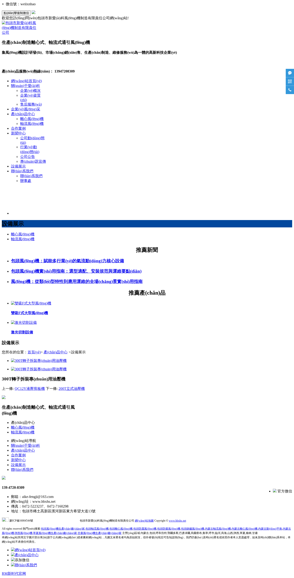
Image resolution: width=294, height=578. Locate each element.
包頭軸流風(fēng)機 (97, 528)
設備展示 (18, 166)
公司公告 (27, 157)
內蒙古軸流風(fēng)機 (218, 528)
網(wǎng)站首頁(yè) (26, 81)
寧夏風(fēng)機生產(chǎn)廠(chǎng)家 (55, 533)
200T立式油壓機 (72, 389)
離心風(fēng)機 (32, 119)
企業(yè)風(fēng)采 (25, 109)
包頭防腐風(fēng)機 (144, 528)
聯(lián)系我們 (22, 171)
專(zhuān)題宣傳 (33, 161)
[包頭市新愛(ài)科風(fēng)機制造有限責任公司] (19, 32)
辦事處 (25, 181)
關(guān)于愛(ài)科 (25, 86)
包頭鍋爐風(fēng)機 (192, 528)
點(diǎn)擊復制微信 (16, 13)
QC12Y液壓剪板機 (30, 389)
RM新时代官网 (14, 573)
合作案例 (18, 128)
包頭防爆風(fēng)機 (168, 528)
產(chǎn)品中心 (23, 114)
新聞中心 (18, 133)
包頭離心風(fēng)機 (121, 528)
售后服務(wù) (31, 104)
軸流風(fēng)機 (32, 124)
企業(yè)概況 (30, 90)
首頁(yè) (34, 352)
